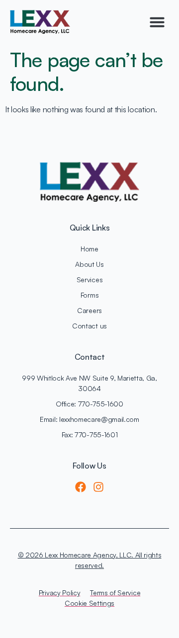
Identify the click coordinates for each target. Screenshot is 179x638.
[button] (157, 22)
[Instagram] (98, 486)
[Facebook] (80, 486)
